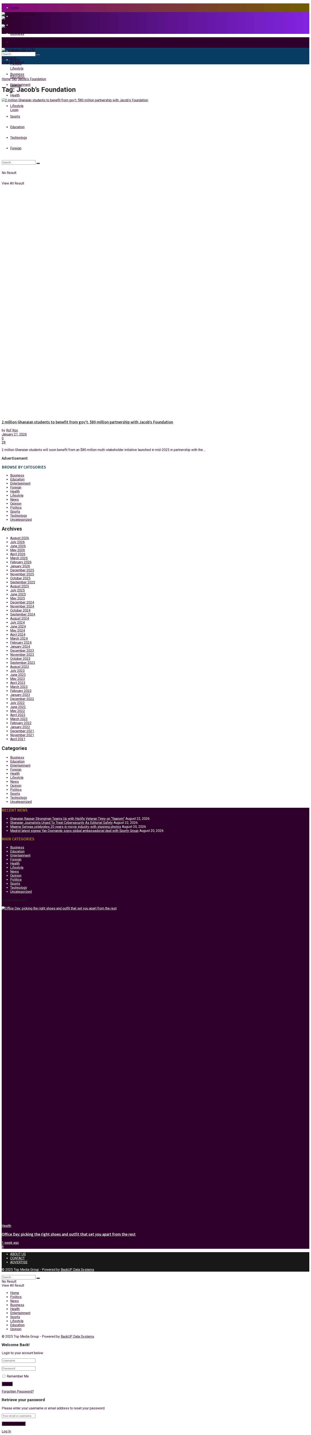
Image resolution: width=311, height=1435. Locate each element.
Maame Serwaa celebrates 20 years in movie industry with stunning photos (65, 827)
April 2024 (17, 635)
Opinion (15, 504)
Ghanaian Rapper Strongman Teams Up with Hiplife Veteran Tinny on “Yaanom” (67, 819)
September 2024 (22, 614)
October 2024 (20, 610)
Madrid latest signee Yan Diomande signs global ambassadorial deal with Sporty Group (74, 831)
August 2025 (19, 586)
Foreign (15, 487)
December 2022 (22, 699)
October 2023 (20, 659)
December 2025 (22, 570)
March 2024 (19, 639)
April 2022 (17, 715)
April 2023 (17, 683)
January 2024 (20, 647)
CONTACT (17, 1258)
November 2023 (22, 655)
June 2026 (18, 546)
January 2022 (20, 727)
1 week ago (10, 1243)
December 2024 (22, 602)
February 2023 (21, 691)
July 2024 (17, 622)
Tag (14, 79)
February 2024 (21, 643)
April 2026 (17, 554)
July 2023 (17, 671)
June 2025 (18, 594)
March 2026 (19, 558)
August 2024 (19, 618)
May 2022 (17, 711)
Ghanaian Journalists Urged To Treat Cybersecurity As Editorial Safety (61, 823)
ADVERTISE (19, 1262)
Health (15, 95)
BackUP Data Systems (77, 1270)
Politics (16, 508)
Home (14, 8)
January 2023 (20, 695)
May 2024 (17, 631)
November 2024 (22, 606)
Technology (18, 516)
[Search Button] (38, 55)
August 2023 (19, 667)
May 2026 (17, 550)
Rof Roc (12, 430)
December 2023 (22, 651)
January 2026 (20, 566)
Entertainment (20, 85)
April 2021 (17, 739)
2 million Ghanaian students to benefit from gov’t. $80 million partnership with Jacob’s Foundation (87, 422)
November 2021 (22, 735)
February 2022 (21, 723)
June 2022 (18, 707)
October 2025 (20, 578)
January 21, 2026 (14, 434)
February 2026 (21, 562)
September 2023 (22, 663)
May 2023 (17, 679)
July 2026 (17, 542)
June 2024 (18, 626)
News (14, 500)
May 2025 (17, 598)
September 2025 (22, 582)
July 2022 (17, 703)
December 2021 (22, 731)
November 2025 (22, 574)
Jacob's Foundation (32, 79)
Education (17, 479)
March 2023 (19, 687)
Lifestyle (16, 495)
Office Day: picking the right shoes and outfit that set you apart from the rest (69, 1234)
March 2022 (19, 719)
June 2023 (18, 675)
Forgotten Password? (18, 1392)
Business (17, 74)
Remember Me (18, 1376)
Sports (15, 512)
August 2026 (19, 538)
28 (4, 442)
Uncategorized (21, 520)
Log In (6, 1431)
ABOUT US (18, 1254)
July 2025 (17, 590)
